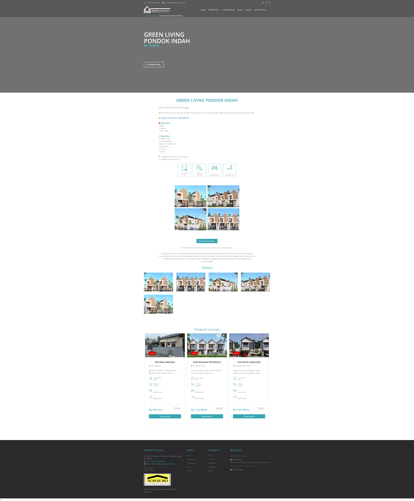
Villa (210, 455)
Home (203, 10)
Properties (214, 10)
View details (165, 416)
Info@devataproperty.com (175, 3)
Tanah (211, 471)
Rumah (211, 459)
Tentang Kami (229, 10)
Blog (240, 10)
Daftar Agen (260, 10)
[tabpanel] (165, 378)
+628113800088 (153, 3)
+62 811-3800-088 (158, 461)
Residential (213, 463)
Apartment (213, 467)
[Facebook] (266, 2)
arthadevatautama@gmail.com (162, 464)
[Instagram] (269, 2)
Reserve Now (154, 64)
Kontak (248, 10)
